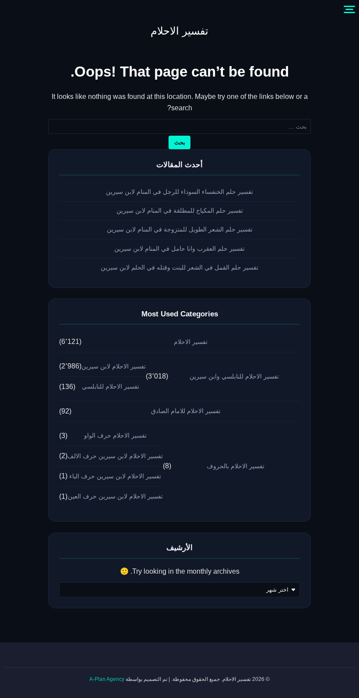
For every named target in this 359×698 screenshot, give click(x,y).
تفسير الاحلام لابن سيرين (113, 366)
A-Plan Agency (106, 679)
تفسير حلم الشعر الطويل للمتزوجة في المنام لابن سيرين (180, 229)
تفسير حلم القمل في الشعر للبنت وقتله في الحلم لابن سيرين (179, 267)
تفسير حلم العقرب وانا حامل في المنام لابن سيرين (179, 248)
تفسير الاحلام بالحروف (235, 466)
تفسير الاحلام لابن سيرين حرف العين (115, 496)
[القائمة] (349, 9)
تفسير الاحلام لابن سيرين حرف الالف (115, 455)
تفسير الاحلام (179, 31)
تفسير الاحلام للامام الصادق (186, 410)
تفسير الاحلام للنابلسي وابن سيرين (234, 376)
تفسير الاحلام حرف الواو (115, 435)
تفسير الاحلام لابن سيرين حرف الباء (115, 476)
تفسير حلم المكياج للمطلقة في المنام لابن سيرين (179, 210)
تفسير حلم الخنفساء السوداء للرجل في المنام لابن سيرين (179, 191)
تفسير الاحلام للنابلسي (110, 386)
